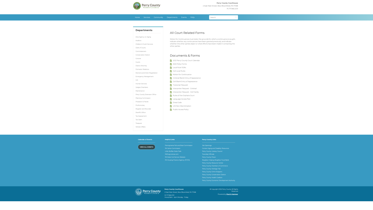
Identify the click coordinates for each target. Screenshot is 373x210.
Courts (138, 62)
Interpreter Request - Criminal (185, 88)
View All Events (146, 147)
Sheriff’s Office (141, 112)
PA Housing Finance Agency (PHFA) (177, 160)
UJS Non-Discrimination (182, 106)
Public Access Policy (181, 109)
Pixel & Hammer (232, 194)
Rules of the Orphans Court (184, 95)
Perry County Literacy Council (212, 151)
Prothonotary (140, 105)
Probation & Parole (142, 102)
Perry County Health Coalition (212, 177)
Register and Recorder (143, 109)
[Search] (236, 17)
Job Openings (207, 145)
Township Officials (208, 154)
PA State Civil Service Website (175, 157)
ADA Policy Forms (180, 64)
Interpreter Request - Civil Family (186, 92)
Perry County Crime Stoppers (212, 172)
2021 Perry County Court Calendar (186, 60)
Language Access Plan (181, 99)
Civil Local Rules (179, 71)
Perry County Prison (209, 157)
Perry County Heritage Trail (211, 169)
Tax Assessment (141, 116)
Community (158, 17)
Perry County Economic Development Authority (218, 180)
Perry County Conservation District (214, 174)
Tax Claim (139, 120)
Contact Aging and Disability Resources (215, 148)
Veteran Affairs (140, 127)
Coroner (138, 58)
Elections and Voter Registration (146, 73)
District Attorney (141, 66)
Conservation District (143, 55)
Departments (172, 17)
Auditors (138, 40)
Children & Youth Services (144, 44)
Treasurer (139, 123)
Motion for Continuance (182, 74)
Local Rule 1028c (179, 67)
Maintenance (140, 91)
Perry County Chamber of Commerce (215, 166)
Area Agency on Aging (143, 37)
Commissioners (141, 51)
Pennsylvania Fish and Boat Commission (178, 145)
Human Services (141, 84)
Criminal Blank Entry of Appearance (187, 78)
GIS (137, 80)
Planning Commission (143, 98)
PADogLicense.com (172, 154)
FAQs (192, 17)
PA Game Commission (172, 148)
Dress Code (177, 102)
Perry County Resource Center (212, 163)
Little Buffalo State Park (173, 151)
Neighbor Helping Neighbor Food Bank (215, 160)
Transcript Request (180, 85)
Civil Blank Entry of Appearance (185, 81)
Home (137, 17)
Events (184, 17)
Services (147, 17)
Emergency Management (144, 76)
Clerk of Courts (141, 48)
